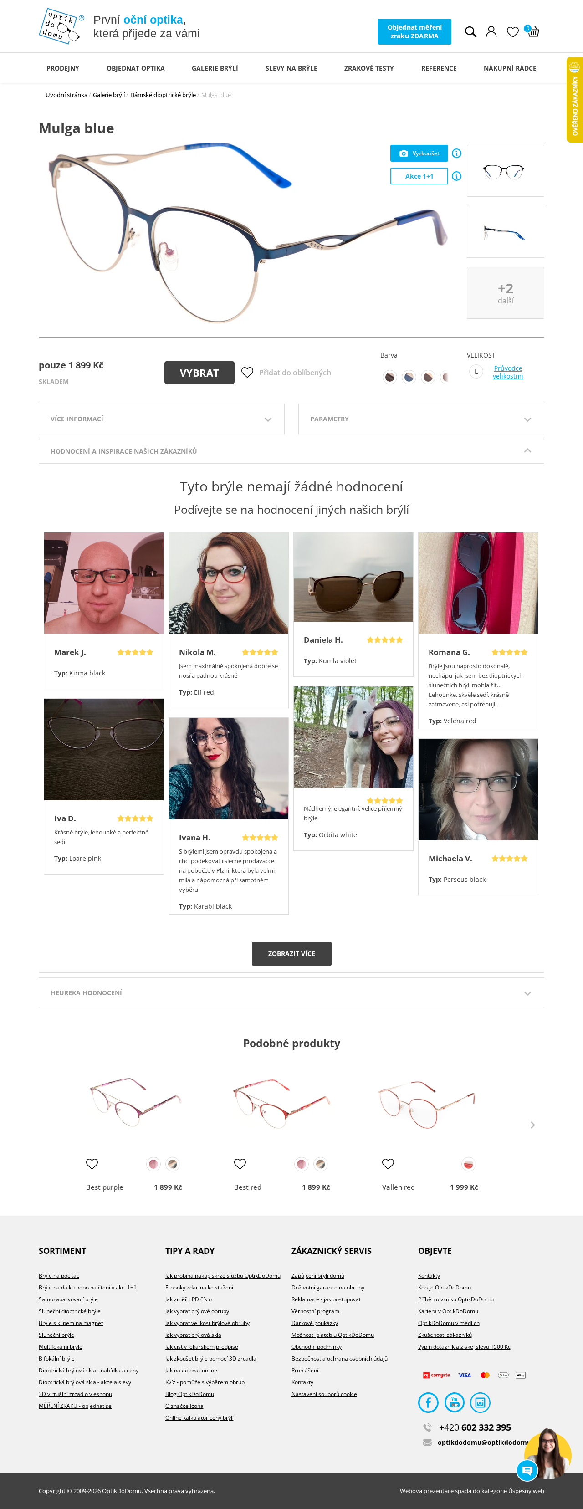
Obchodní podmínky (317, 1346)
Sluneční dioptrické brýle (70, 1311)
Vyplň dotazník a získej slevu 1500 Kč (464, 1346)
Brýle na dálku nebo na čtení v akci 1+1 (88, 1287)
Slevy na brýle (291, 68)
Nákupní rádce (510, 68)
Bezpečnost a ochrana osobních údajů (340, 1358)
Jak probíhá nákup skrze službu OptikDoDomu (223, 1275)
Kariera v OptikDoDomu (448, 1311)
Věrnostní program (315, 1311)
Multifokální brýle (60, 1346)
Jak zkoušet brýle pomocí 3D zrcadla (210, 1358)
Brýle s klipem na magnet (71, 1323)
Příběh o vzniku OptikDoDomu (456, 1299)
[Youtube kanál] (454, 1405)
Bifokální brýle (57, 1358)
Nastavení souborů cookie (324, 1394)
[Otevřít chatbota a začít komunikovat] (548, 1455)
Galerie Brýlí (215, 68)
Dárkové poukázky (315, 1323)
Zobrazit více (291, 953)
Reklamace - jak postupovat (326, 1299)
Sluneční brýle (56, 1335)
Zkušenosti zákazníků (445, 1335)
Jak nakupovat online (191, 1370)
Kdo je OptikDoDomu (444, 1287)
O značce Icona (184, 1406)
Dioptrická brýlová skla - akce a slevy (85, 1382)
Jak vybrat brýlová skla (193, 1335)
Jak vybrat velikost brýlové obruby (207, 1323)
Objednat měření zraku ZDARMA (415, 31)
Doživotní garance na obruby (328, 1287)
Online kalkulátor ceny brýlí (199, 1418)
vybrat (199, 372)
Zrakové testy (369, 68)
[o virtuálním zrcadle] (456, 153)
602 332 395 (475, 1427)
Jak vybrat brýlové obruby (197, 1311)
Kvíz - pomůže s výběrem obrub (205, 1382)
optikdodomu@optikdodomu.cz (488, 1442)
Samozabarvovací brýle (68, 1299)
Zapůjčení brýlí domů (318, 1275)
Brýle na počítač (59, 1275)
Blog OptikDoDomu (189, 1394)
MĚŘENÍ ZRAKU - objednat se (75, 1406)
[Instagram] (480, 1405)
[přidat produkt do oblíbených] (92, 1164)
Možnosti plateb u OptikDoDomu (333, 1335)
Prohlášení (305, 1370)
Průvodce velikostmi (508, 372)
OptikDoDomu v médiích (449, 1323)
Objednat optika (136, 68)
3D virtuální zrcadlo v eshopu (75, 1394)
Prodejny (62, 68)
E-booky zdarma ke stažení (199, 1287)
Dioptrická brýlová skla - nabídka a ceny (88, 1370)
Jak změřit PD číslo (188, 1299)
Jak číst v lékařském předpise (201, 1346)
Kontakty (302, 1382)
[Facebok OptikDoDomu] (428, 1405)
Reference (439, 68)
